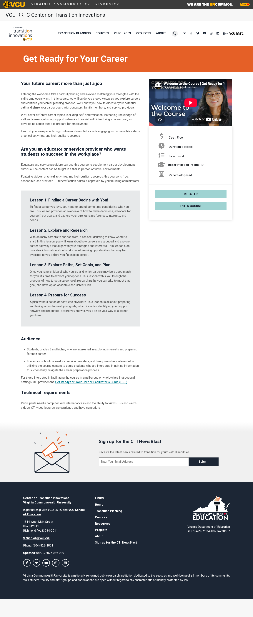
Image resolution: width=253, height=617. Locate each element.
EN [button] (224, 33)
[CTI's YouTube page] (46, 563)
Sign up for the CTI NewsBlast (116, 542)
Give (244, 4)
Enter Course (191, 206)
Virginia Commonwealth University (75, 4)
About (161, 33)
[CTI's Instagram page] (211, 34)
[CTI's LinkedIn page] (217, 34)
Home (99, 504)
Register (191, 194)
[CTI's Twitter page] (197, 34)
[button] (175, 33)
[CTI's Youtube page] (204, 34)
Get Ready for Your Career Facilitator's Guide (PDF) (91, 382)
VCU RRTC (236, 33)
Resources (122, 33)
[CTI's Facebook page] (191, 34)
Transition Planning (74, 33)
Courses (102, 33)
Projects (143, 33)
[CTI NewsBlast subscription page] (184, 34)
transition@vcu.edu (36, 538)
